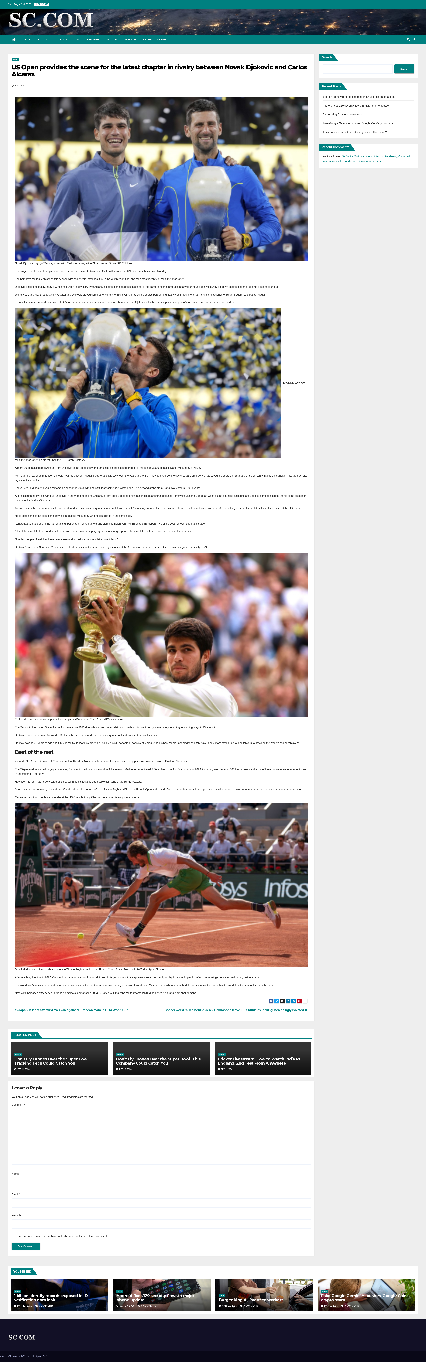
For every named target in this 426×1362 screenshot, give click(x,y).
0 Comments (46, 1306)
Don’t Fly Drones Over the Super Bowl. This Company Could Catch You (158, 1061)
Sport (42, 39)
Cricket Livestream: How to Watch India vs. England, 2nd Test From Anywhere (259, 1061)
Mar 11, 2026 (24, 1306)
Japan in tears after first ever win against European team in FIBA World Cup (73, 1010)
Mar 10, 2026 (127, 1306)
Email (16, 1194)
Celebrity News (155, 39)
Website (16, 1215)
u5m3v (45, 1356)
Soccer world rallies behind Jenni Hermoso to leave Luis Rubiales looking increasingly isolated (235, 1010)
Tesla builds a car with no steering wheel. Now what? (355, 132)
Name (16, 1173)
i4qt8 (34, 1356)
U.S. (77, 39)
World (112, 39)
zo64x (3, 1356)
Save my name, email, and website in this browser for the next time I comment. (61, 1236)
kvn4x (16, 1356)
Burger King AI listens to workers (342, 114)
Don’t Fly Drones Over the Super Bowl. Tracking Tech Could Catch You (51, 1061)
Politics (61, 39)
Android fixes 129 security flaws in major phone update (356, 105)
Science (130, 39)
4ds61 (22, 1356)
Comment (18, 1104)
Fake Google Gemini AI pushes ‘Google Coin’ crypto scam (358, 123)
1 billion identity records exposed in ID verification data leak (359, 96)
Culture (93, 39)
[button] (408, 39)
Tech (27, 39)
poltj (39, 1356)
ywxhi (28, 1356)
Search (327, 57)
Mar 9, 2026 (331, 1306)
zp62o (9, 1356)
